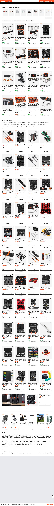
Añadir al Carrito (8, 151)
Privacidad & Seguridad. (32, 504)
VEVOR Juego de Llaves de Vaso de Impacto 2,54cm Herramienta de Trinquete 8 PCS (7, 312)
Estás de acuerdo (50, 504)
